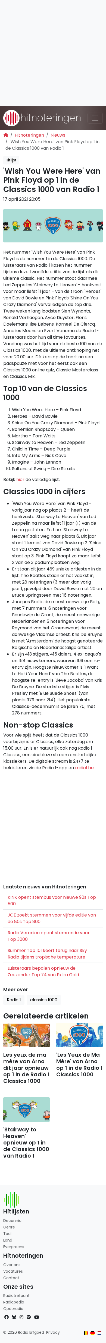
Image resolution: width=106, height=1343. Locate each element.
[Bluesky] (14, 1317)
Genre (9, 1227)
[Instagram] (21, 1317)
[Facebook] (6, 1317)
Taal (7, 1233)
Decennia (12, 1220)
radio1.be (84, 768)
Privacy (53, 1332)
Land (7, 1240)
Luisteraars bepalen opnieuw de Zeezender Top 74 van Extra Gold (43, 971)
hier (20, 479)
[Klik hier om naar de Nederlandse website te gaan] (99, 1333)
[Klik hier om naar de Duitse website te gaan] (92, 1333)
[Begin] (5, 135)
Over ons (11, 1264)
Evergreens (13, 1246)
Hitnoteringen (29, 135)
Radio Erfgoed (31, 1332)
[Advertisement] (53, 53)
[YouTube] (36, 1317)
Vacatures (13, 1271)
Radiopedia (13, 1302)
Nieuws (58, 135)
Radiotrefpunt (16, 1295)
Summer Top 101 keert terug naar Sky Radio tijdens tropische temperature (47, 953)
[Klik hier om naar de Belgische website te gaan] (86, 1333)
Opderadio (13, 1308)
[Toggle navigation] (95, 118)
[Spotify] (29, 1317)
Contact (11, 1278)
